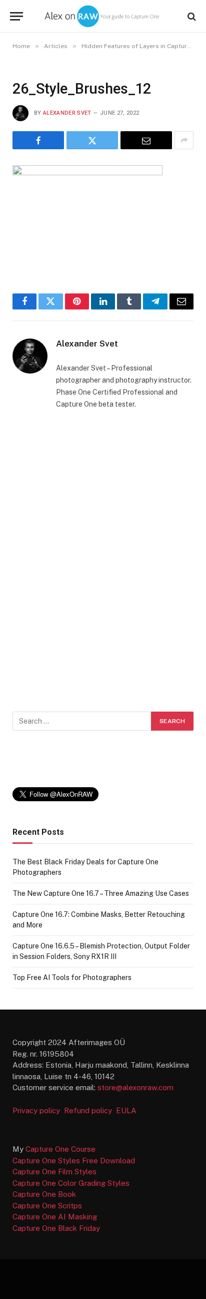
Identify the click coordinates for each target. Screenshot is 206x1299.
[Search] (191, 16)
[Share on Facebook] (38, 140)
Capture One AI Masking (54, 1216)
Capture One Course (61, 1149)
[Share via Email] (146, 140)
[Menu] (16, 16)
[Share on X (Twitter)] (92, 140)
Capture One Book (44, 1194)
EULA (126, 1110)
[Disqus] (103, 558)
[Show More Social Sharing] (184, 140)
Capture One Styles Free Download (73, 1160)
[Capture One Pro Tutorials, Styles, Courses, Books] (102, 16)
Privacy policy (37, 1110)
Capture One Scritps (47, 1205)
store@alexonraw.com (136, 1087)
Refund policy (90, 1110)
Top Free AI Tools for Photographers (72, 977)
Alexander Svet (67, 113)
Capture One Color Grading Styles (71, 1183)
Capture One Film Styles (54, 1171)
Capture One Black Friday (56, 1228)
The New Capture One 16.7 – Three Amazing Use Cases (100, 893)
